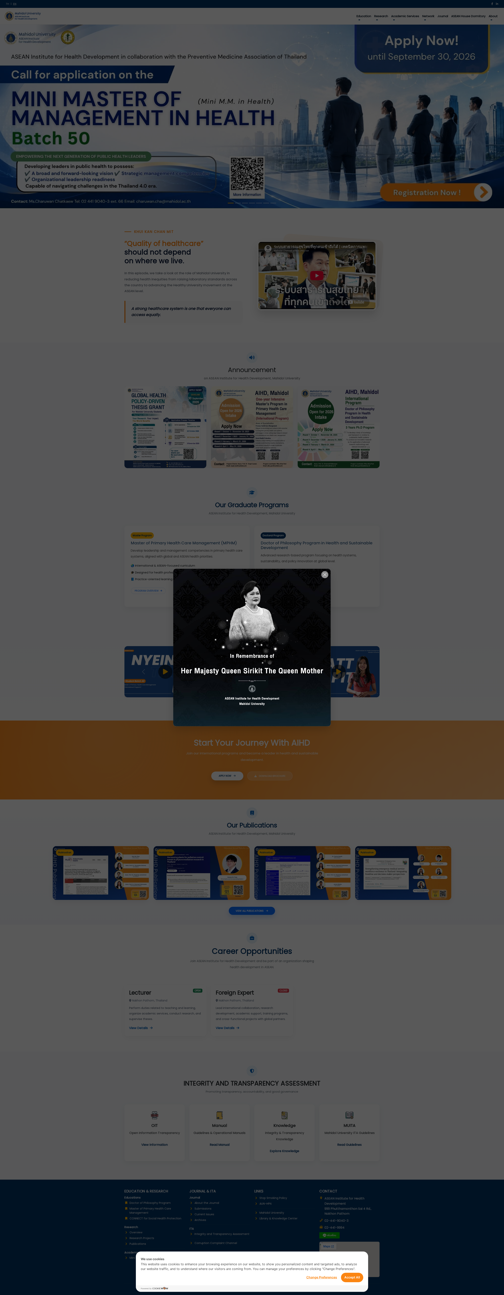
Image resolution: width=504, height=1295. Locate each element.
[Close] (324, 574)
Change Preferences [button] (321, 1277)
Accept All (352, 1277)
